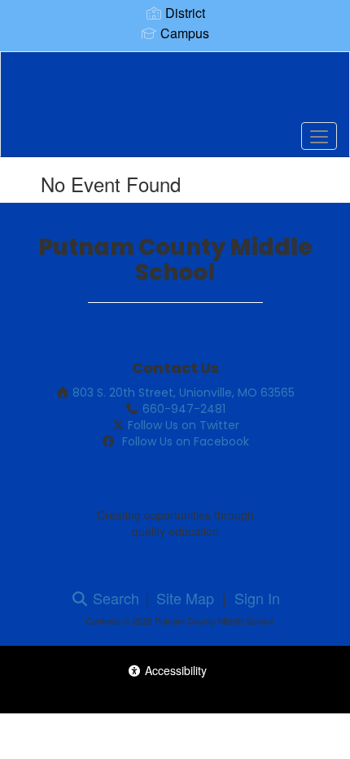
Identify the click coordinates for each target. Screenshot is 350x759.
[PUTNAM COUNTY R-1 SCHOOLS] (175, 92)
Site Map (185, 597)
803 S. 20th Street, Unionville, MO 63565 (183, 392)
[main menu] (319, 136)
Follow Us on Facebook (184, 441)
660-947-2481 (183, 409)
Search (114, 597)
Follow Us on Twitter (183, 425)
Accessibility (174, 670)
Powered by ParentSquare (175, 695)
